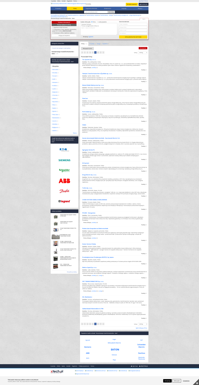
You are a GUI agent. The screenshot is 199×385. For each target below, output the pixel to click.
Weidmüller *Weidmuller (141, 358)
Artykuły (124, 8)
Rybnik (54, 111)
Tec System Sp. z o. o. (89, 59)
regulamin (90, 36)
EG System (85, 163)
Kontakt (68, 366)
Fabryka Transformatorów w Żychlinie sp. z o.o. (97, 73)
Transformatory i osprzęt (92, 15)
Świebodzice (55, 117)
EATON (115, 349)
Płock (54, 105)
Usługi (99, 44)
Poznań (54, 76)
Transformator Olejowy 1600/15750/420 (66, 222)
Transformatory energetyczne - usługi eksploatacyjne (126, 15)
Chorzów (55, 95)
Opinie (63, 366)
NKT (141, 340)
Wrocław (54, 72)
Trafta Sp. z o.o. (87, 188)
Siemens (87, 347)
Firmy (75, 8)
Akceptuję (88, 36)
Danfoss (141, 353)
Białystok (55, 92)
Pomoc (92, 366)
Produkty (58, 8)
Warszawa (55, 69)
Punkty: (144, 70)
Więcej (140, 8)
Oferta (58, 366)
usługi (100, 275)
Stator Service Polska (89, 244)
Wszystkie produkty (72, 272)
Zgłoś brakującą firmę (141, 328)
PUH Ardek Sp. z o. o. (88, 112)
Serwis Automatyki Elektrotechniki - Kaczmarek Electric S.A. (101, 138)
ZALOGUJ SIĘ (143, 4)
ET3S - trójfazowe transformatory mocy (66, 265)
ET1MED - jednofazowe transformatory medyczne (67, 242)
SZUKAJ (112, 12)
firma (94, 22)
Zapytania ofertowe (91, 8)
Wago (114, 360)
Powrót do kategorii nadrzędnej (61, 48)
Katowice (55, 82)
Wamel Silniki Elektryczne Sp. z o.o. (93, 85)
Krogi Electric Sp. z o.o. (89, 175)
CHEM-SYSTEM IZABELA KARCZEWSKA (94, 200)
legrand (88, 340)
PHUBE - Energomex (88, 213)
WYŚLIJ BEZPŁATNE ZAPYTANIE (133, 37)
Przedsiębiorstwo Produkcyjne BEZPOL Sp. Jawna (97, 257)
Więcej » (75, 133)
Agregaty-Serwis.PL (88, 150)
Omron (114, 355)
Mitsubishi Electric (114, 343)
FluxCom (85, 98)
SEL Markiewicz (87, 297)
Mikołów (54, 124)
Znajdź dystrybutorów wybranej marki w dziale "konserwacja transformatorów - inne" (63, 139)
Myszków (55, 101)
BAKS (87, 358)
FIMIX (84, 125)
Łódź (53, 79)
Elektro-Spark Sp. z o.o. (89, 267)
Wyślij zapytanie (132, 4)
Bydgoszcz (55, 127)
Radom (54, 108)
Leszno (54, 121)
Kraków (54, 85)
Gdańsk (54, 130)
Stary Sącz (55, 114)
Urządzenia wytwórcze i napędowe (76, 15)
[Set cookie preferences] (196, 382)
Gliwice (54, 98)
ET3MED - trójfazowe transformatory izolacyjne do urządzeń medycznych (68, 258)
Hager (114, 339)
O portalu (53, 366)
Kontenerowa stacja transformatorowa (65, 235)
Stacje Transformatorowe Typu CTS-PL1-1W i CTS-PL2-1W (68, 249)
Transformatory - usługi (106, 15)
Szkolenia (105, 44)
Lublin (54, 89)
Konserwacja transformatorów (58, 16)
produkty (94, 67)
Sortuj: (136, 52)
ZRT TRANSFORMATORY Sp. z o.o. (93, 281)
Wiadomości (107, 8)
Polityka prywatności (84, 366)
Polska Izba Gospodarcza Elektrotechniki (95, 228)
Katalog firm (63, 15)
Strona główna (54, 15)
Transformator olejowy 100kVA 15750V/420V (68, 215)
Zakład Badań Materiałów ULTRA (92, 309)
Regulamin (74, 366)
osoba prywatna (102, 22)
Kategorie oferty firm (58, 43)
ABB (87, 353)
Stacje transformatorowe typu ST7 (68, 229)
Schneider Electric (141, 345)
